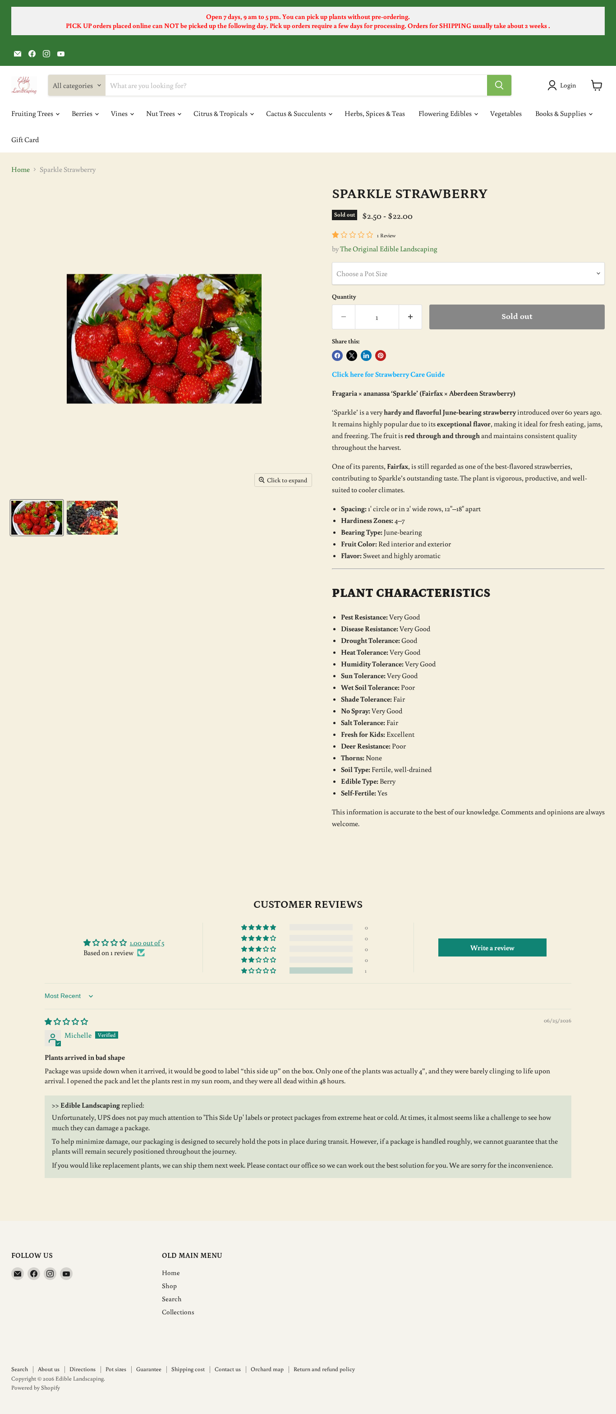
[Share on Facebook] (337, 355)
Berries (83, 113)
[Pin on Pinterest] (380, 355)
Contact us (228, 1369)
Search (172, 1298)
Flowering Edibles (445, 113)
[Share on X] (351, 355)
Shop (169, 1285)
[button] (259, 970)
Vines (120, 113)
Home (20, 169)
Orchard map (267, 1369)
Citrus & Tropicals (221, 113)
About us (49, 1369)
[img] (66, 1021)
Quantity (344, 296)
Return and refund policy (324, 1369)
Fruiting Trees (33, 113)
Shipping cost (188, 1369)
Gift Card (25, 139)
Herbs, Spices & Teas (375, 113)
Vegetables (506, 113)
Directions (82, 1369)
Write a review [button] (492, 947)
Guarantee (148, 1369)
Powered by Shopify (35, 1387)
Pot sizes (116, 1369)
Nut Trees (161, 113)
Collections (178, 1312)
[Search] (499, 85)
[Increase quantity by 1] (410, 317)
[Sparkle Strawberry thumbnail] (36, 518)
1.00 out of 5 (147, 942)
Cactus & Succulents (296, 113)
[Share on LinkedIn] (366, 355)
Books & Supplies (561, 113)
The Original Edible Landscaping (388, 248)
